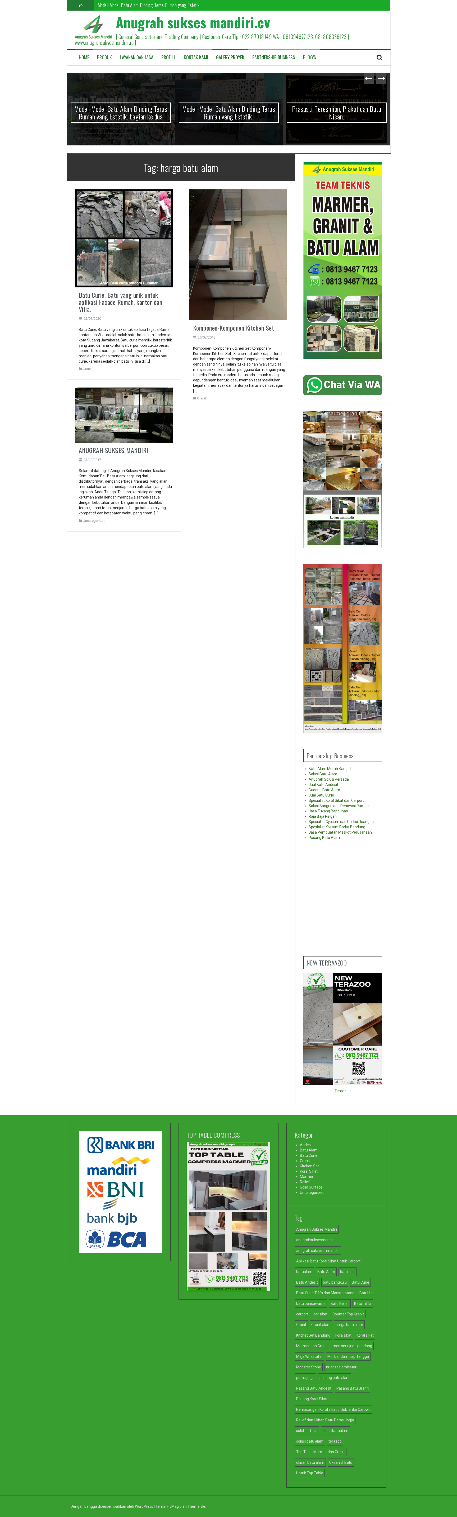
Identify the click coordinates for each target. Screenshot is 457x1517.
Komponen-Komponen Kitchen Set (233, 327)
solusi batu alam (309, 1441)
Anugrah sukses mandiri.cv (193, 22)
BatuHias (366, 1293)
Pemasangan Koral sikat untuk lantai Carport (333, 1409)
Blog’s (309, 57)
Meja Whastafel (309, 1356)
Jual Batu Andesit (323, 784)
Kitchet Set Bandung (313, 1335)
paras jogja (305, 1378)
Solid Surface (311, 1187)
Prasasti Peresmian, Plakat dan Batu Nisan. (135, 5)
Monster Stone (308, 1367)
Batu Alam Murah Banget (330, 769)
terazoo (335, 1441)
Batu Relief (340, 1303)
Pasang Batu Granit (352, 1388)
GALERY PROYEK (230, 57)
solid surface (307, 1431)
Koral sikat (365, 1335)
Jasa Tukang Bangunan (328, 811)
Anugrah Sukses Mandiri (316, 1229)
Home (84, 57)
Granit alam (321, 1325)
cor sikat (320, 1314)
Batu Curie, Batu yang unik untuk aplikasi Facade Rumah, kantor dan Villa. (120, 302)
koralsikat (343, 1335)
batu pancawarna (311, 1303)
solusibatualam (335, 1431)
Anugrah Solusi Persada (329, 779)
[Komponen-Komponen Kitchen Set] (238, 254)
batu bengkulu (335, 1282)
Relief (305, 1182)
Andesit (306, 1145)
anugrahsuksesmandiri (315, 1240)
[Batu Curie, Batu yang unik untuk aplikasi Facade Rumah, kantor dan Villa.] (124, 238)
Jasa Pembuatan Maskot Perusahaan (340, 832)
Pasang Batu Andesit (313, 1388)
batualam (304, 1272)
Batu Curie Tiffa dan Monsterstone (325, 1293)
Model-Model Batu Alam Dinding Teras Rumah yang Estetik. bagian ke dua (120, 113)
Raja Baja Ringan (323, 816)
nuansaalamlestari (341, 1367)
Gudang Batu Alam (324, 790)
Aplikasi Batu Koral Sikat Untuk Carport (328, 1261)
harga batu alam (349, 1325)
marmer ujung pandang (352, 1346)
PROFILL (168, 57)
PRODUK (104, 57)
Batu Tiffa (362, 1303)
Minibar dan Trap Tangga (348, 1356)
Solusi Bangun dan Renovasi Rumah (339, 806)
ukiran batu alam (310, 1462)
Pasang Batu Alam (324, 837)
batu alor (347, 1272)
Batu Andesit (307, 1282)
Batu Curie (308, 1155)
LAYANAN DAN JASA (136, 57)
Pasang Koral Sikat (311, 1399)
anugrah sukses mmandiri (318, 1250)
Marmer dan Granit (312, 1346)
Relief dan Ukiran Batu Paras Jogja (325, 1420)
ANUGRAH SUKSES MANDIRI (113, 450)
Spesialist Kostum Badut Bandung (337, 827)
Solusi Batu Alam (323, 774)
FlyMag (173, 1506)
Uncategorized (94, 521)
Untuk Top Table (309, 1473)
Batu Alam (309, 1150)
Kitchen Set (309, 1166)
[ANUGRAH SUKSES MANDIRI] (124, 415)
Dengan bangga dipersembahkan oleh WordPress (112, 1506)
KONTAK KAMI (196, 57)
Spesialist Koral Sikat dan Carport (336, 800)
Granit (87, 369)
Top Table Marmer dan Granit (320, 1452)
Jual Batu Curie (321, 795)
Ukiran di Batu (340, 1462)
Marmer (306, 1177)
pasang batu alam (334, 1378)
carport (302, 1314)
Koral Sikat (309, 1171)
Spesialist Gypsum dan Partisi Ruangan (341, 822)
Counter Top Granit (348, 1314)
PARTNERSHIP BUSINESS (273, 57)
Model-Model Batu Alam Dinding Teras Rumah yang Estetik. (228, 113)
